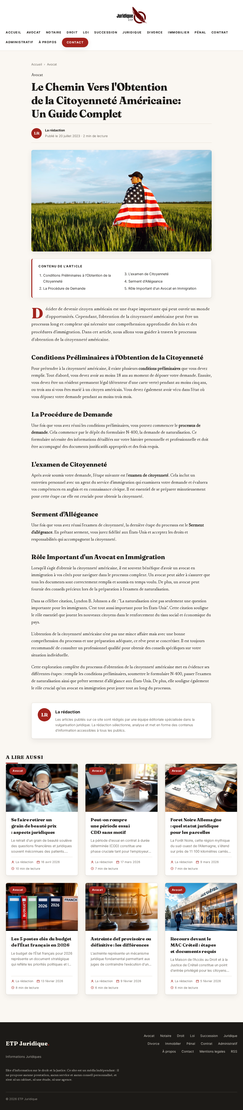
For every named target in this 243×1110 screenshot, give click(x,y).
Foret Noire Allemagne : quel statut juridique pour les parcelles (195, 826)
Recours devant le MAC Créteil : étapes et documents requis (193, 945)
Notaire (54, 32)
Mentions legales (212, 1051)
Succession (105, 32)
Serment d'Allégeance (145, 281)
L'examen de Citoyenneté (148, 274)
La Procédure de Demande (64, 288)
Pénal (200, 32)
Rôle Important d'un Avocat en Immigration (162, 288)
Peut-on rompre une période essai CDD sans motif (110, 826)
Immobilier (178, 32)
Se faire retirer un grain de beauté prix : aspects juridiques (33, 826)
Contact (75, 42)
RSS (234, 1051)
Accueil (13, 32)
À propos (48, 42)
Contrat (219, 32)
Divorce (155, 32)
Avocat (34, 32)
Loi (86, 32)
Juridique (132, 32)
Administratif (19, 42)
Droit (72, 32)
